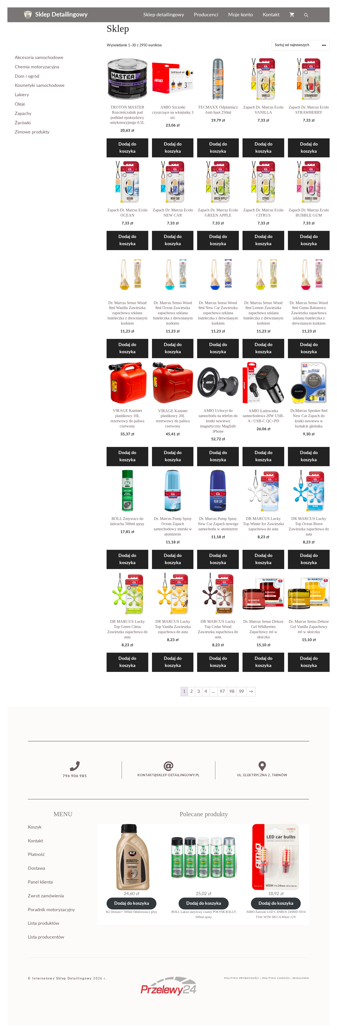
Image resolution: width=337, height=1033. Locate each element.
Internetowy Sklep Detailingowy (62, 978)
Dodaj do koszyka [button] (127, 148)
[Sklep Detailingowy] (28, 14)
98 (231, 691)
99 (241, 691)
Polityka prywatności (241, 978)
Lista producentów (46, 937)
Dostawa (36, 868)
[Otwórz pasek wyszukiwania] (306, 14)
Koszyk (34, 827)
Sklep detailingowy (163, 14)
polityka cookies (276, 978)
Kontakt (271, 14)
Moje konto (240, 14)
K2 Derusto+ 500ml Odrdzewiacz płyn (131, 912)
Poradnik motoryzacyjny (51, 910)
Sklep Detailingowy (61, 15)
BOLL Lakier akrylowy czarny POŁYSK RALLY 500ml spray (203, 914)
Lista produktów (43, 923)
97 (222, 691)
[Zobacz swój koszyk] (291, 14)
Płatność (36, 854)
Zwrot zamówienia (46, 896)
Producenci (206, 14)
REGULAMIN (301, 978)
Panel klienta (40, 882)
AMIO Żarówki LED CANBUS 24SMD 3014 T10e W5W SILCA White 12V (276, 914)
